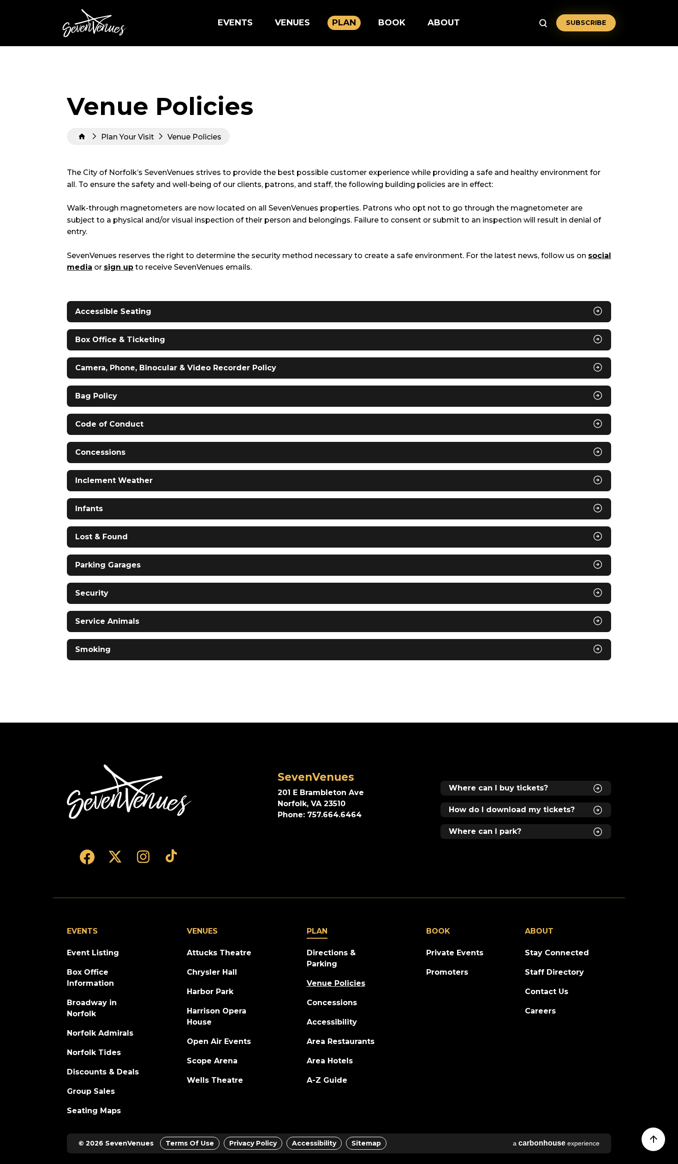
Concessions (332, 1002)
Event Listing (93, 952)
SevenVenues (94, 23)
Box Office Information (90, 978)
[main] (339, 384)
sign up (118, 267)
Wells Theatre (215, 1080)
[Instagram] (143, 861)
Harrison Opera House (216, 1016)
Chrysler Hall (212, 972)
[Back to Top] (658, 1143)
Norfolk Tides (94, 1052)
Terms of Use (190, 1143)
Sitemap (366, 1143)
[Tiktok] (171, 861)
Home (82, 136)
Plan (344, 23)
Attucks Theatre (219, 952)
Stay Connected (557, 952)
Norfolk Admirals (100, 1033)
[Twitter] (115, 861)
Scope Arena (212, 1060)
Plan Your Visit (127, 137)
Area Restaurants (341, 1041)
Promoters (447, 972)
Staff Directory (554, 972)
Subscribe (586, 22)
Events (235, 23)
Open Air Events (219, 1041)
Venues (292, 23)
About (444, 23)
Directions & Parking (331, 958)
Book (391, 23)
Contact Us (546, 991)
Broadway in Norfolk (92, 1008)
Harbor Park (210, 991)
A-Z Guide (327, 1080)
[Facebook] (87, 861)
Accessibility (332, 1022)
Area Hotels (330, 1060)
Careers (540, 1011)
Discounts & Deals (103, 1072)
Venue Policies (336, 983)
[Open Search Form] (543, 22)
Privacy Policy (253, 1143)
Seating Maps (94, 1110)
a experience (556, 1143)
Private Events (454, 952)
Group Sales (91, 1091)
